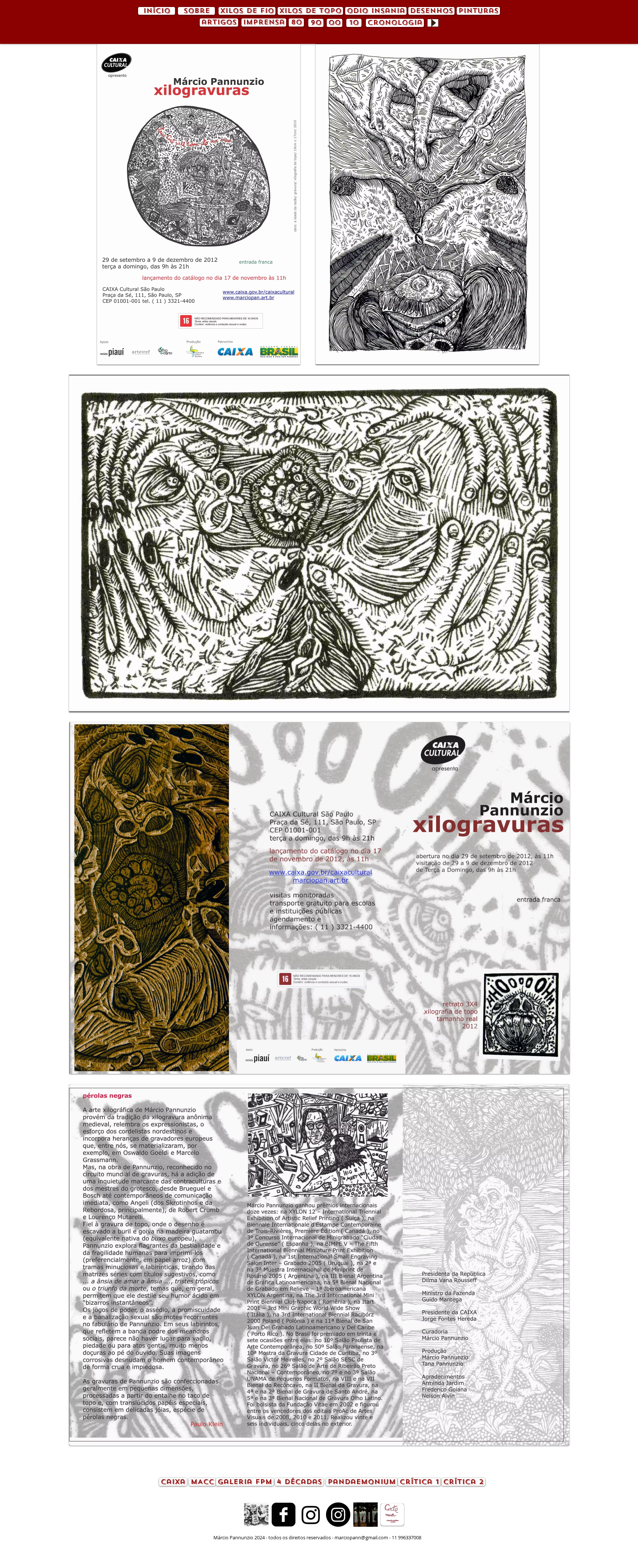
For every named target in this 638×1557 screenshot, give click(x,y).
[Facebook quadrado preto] (283, 1514)
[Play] (433, 23)
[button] (198, 204)
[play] (523, 358)
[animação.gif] (256, 1514)
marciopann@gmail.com (361, 1537)
